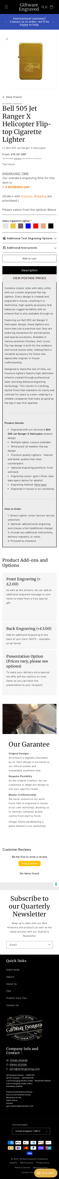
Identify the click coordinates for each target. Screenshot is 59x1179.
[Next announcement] (53, 21)
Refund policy (26, 1163)
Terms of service (22, 1167)
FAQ (8, 991)
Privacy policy (42, 1163)
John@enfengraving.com (24, 1068)
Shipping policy (40, 1167)
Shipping (17, 158)
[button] (6, 7)
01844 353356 (18, 1064)
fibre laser (40, 484)
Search (10, 976)
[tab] (29, 270)
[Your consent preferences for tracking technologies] (56, 884)
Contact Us (12, 1005)
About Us (11, 984)
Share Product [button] (14, 97)
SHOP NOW (13, 969)
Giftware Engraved (28, 1159)
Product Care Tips (16, 998)
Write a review (29, 863)
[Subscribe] (49, 944)
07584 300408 (19, 1060)
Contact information (31, 1172)
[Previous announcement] (5, 21)
